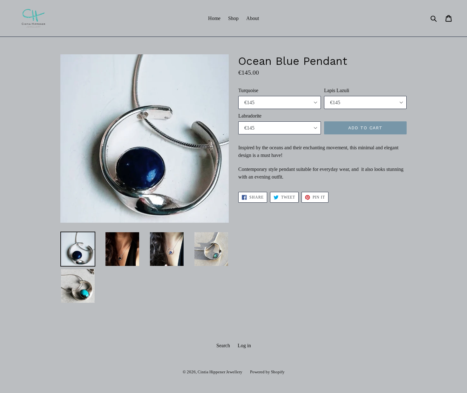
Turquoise (248, 90)
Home (214, 18)
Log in (244, 345)
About (252, 18)
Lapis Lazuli (336, 90)
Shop (233, 18)
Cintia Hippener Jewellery (220, 371)
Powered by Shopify (267, 371)
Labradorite (249, 116)
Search (223, 345)
